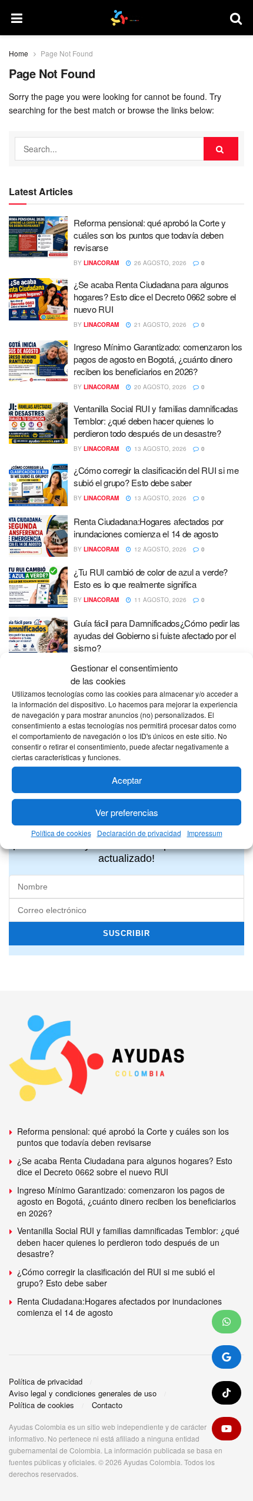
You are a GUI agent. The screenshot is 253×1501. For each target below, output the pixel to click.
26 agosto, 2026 (159, 263)
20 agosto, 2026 (159, 387)
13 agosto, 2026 (159, 448)
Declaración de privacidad (139, 833)
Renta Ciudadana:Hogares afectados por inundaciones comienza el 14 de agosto (149, 527)
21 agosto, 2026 (159, 324)
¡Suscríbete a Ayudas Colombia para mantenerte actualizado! (126, 851)
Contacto (107, 1404)
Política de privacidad (45, 1381)
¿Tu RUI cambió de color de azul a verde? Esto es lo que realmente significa (151, 578)
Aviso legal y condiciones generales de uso (83, 1393)
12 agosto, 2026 (159, 549)
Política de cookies (61, 833)
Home (18, 53)
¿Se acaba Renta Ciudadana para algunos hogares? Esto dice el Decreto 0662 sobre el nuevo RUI (155, 296)
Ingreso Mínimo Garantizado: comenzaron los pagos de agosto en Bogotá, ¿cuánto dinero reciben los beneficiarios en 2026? (158, 358)
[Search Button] (221, 149)
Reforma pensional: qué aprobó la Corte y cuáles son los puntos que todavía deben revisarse (150, 234)
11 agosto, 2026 (159, 600)
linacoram (101, 263)
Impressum (204, 833)
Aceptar (127, 780)
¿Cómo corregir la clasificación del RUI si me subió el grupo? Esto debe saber (156, 476)
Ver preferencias (126, 812)
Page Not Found (67, 53)
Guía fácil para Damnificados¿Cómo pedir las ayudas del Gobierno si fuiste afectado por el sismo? (157, 635)
